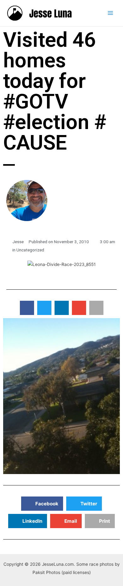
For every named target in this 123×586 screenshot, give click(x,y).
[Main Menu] (110, 13)
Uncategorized (30, 249)
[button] (27, 308)
